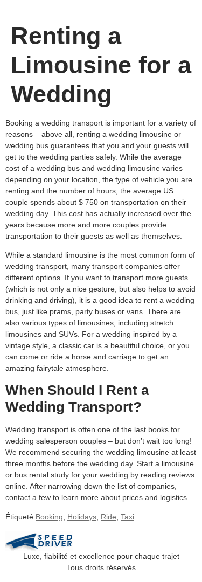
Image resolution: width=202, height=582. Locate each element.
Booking (49, 516)
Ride (108, 516)
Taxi (127, 516)
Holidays (81, 516)
